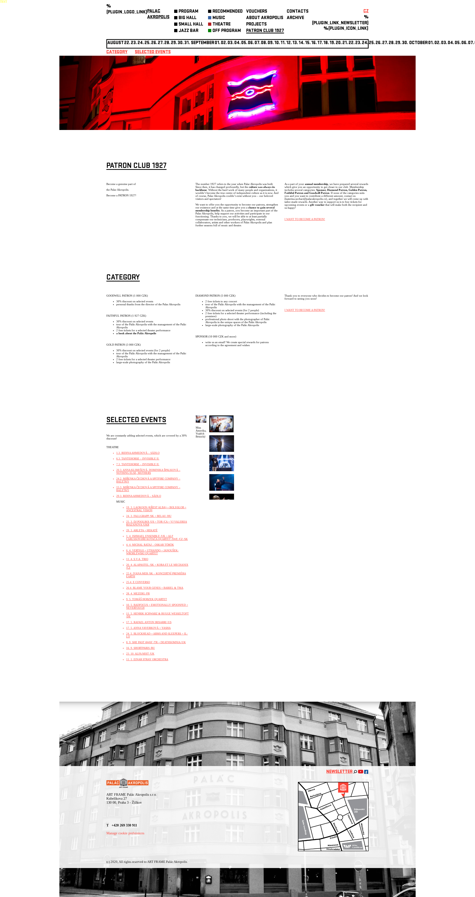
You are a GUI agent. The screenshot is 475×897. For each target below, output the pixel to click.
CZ (366, 11)
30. (405, 43)
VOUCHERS (256, 12)
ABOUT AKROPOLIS (264, 18)
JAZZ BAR (188, 31)
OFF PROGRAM (227, 31)
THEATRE (222, 24)
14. (302, 43)
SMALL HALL (191, 24)
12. (289, 43)
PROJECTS (256, 24)
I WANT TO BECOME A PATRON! (305, 219)
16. (314, 43)
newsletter (339, 772)
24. (365, 43)
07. (258, 43)
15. (308, 43)
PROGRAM (188, 12)
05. (458, 43)
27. (385, 43)
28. (392, 43)
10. (277, 43)
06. (251, 43)
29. (398, 43)
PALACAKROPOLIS (158, 14)
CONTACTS (298, 12)
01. (431, 43)
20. (339, 43)
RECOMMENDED (228, 12)
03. (444, 43)
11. (283, 43)
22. (352, 43)
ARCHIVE (295, 18)
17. (320, 43)
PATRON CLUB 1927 (265, 31)
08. (264, 43)
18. (326, 43)
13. (295, 43)
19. (332, 43)
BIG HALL (187, 18)
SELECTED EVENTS (153, 52)
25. (372, 43)
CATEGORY (116, 52)
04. (237, 43)
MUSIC (219, 18)
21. (345, 43)
